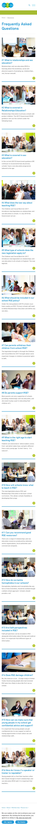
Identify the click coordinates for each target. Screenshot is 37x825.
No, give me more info (23, 818)
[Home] (7, 5)
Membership (16, 807)
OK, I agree (8, 822)
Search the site (29, 5)
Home (3, 17)
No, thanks (21, 822)
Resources (10, 17)
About (8, 807)
